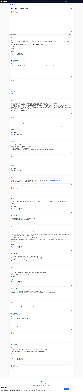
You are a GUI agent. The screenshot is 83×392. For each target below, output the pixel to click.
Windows (24, 4)
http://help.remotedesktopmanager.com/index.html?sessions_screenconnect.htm (57, 180)
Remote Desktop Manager (17, 4)
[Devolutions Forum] (4, 1)
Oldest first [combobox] (69, 34)
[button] (72, 34)
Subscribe (68, 8)
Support (29, 4)
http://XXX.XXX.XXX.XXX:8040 (21, 191)
